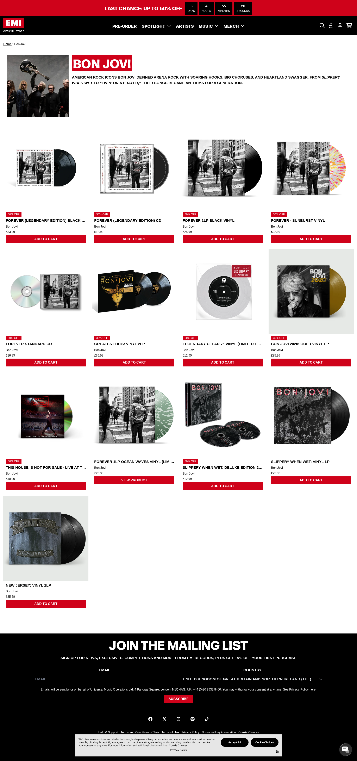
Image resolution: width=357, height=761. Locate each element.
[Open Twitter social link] (164, 719)
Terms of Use (170, 732)
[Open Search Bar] (322, 26)
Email (104, 670)
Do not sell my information (219, 732)
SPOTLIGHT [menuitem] (153, 26)
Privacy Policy (190, 732)
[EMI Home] (13, 23)
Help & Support (108, 732)
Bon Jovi (12, 226)
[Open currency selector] (331, 25)
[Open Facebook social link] (150, 719)
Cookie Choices (248, 732)
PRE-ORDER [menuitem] (124, 26)
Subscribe (179, 699)
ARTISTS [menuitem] (185, 26)
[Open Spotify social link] (192, 719)
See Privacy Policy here (299, 689)
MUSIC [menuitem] (206, 26)
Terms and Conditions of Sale (140, 732)
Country (252, 670)
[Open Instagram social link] (178, 719)
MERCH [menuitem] (231, 26)
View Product (134, 480)
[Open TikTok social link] (206, 719)
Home (7, 44)
